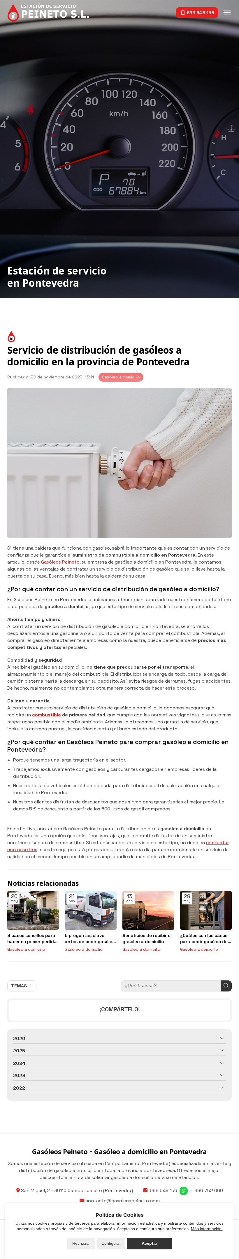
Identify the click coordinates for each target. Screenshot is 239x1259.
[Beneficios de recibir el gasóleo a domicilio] (148, 910)
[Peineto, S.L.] (48, 12)
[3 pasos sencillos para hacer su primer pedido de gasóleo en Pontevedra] (33, 910)
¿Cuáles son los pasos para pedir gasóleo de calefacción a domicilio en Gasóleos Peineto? (205, 939)
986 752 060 (208, 1190)
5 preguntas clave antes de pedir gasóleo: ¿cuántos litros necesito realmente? (90, 939)
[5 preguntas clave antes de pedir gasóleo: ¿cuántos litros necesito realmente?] (91, 910)
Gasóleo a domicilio (121, 377)
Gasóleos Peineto (60, 562)
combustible (47, 715)
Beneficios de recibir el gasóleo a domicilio (147, 938)
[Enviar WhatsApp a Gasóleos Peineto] (184, 1191)
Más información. (207, 1228)
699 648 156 (163, 1190)
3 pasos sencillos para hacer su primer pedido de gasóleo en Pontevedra (32, 939)
